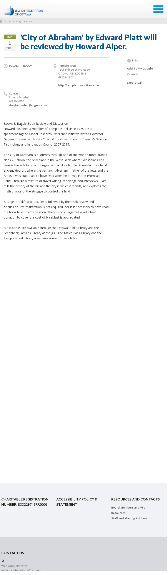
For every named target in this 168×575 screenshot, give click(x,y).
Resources (118, 513)
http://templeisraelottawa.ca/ (78, 85)
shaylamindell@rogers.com (28, 105)
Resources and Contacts (135, 499)
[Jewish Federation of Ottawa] (24, 10)
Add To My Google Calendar (140, 71)
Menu (158, 9)
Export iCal (134, 83)
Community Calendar (20, 21)
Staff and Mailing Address (129, 518)
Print (135, 60)
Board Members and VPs (128, 507)
